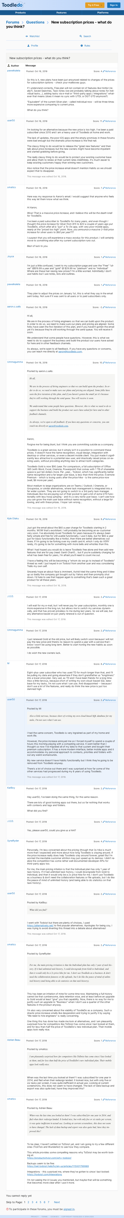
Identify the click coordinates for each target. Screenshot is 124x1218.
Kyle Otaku (13, 518)
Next (57, 1202)
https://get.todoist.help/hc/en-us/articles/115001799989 (58, 1166)
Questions (35, 22)
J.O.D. (10, 596)
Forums (12, 22)
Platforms (102, 12)
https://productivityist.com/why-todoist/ (49, 1157)
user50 (11, 120)
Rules (87, 45)
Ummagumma (15, 361)
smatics (11, 187)
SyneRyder (13, 840)
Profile (34, 45)
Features (62, 12)
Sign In (114, 5)
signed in (68, 1209)
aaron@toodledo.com (70, 351)
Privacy (35, 1217)
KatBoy (11, 787)
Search (87, 36)
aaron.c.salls (14, 306)
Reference (110, 71)
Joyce (10, 256)
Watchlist (35, 36)
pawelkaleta (13, 70)
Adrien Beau (13, 1039)
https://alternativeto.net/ (40, 925)
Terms (44, 1217)
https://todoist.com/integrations (44, 1174)
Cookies (55, 1217)
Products (20, 12)
